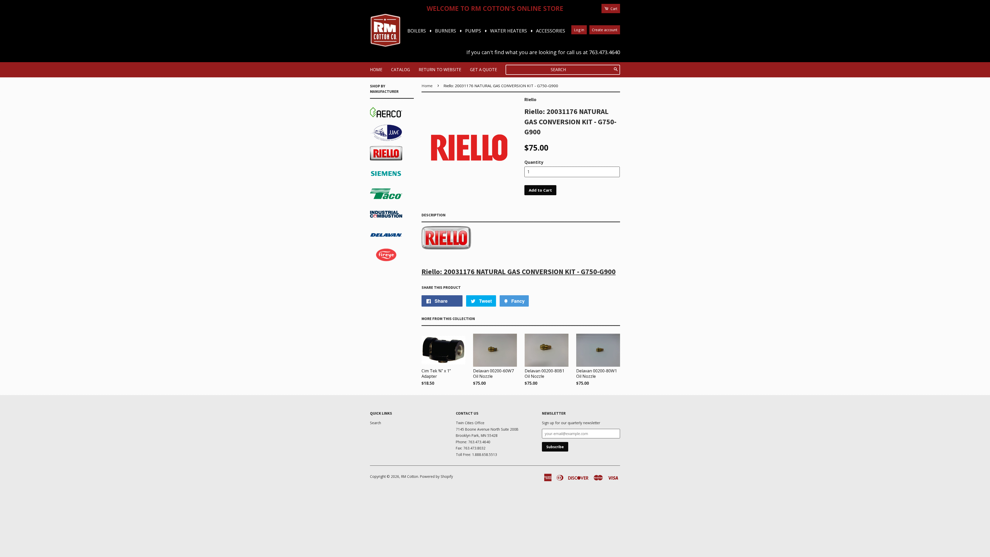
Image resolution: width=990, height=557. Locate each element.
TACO (375, 188)
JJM (373, 126)
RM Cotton (409, 476)
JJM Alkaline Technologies (383, 273)
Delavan (378, 228)
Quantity (533, 162)
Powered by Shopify (436, 476)
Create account (604, 29)
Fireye (376, 249)
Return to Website (440, 69)
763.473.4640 (604, 52)
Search (375, 422)
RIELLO (377, 147)
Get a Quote (483, 69)
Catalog (400, 69)
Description (434, 214)
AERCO (376, 106)
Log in (579, 29)
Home (376, 69)
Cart (613, 8)
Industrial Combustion (382, 211)
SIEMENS (379, 167)
